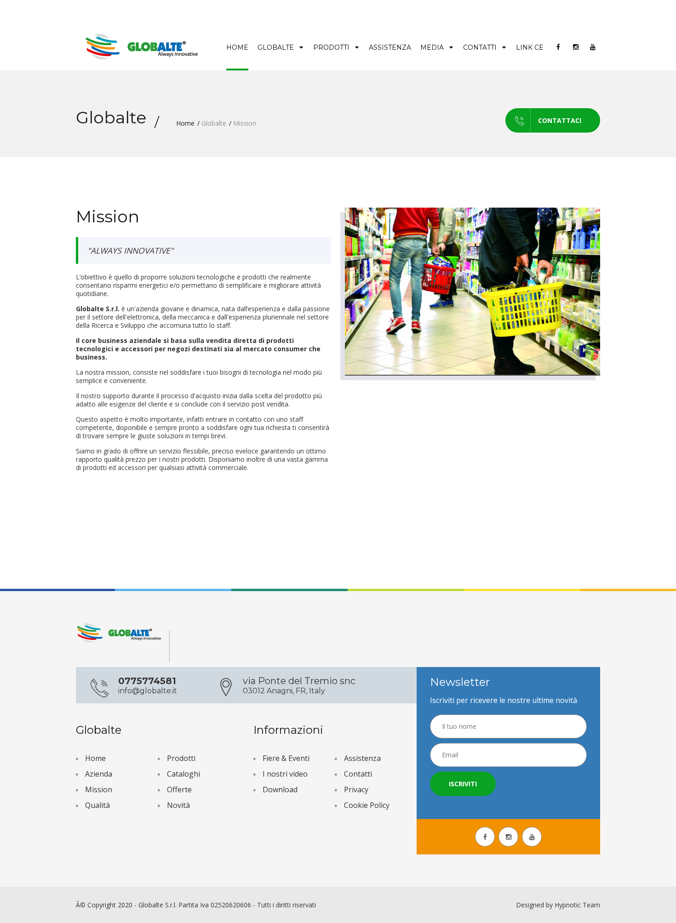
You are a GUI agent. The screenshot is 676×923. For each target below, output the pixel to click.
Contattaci (559, 120)
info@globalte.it (147, 690)
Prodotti (332, 47)
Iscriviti (463, 783)
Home (237, 47)
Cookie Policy (367, 805)
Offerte (179, 789)
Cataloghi (183, 774)
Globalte (277, 47)
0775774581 (147, 680)
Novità (178, 805)
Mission (98, 789)
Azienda (98, 774)
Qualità (97, 805)
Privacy (356, 789)
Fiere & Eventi (286, 758)
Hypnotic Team (577, 904)
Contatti (480, 47)
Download (280, 789)
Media (433, 47)
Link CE (530, 47)
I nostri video (285, 774)
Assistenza (390, 47)
